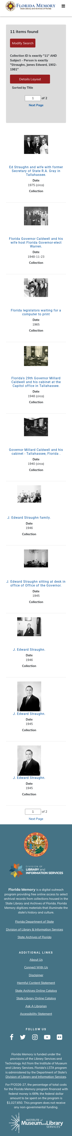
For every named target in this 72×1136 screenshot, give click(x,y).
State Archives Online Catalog (36, 991)
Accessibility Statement (36, 1014)
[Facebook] (12, 1037)
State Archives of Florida (34, 937)
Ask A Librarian (36, 1006)
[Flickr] (59, 1037)
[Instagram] (35, 1037)
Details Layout (30, 79)
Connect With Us (36, 967)
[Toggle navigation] (63, 7)
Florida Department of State (34, 922)
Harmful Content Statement (36, 983)
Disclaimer (36, 975)
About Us (36, 960)
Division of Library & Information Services (34, 929)
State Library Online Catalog (36, 998)
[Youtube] (47, 1037)
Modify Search (22, 43)
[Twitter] (23, 1037)
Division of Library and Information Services (36, 1077)
